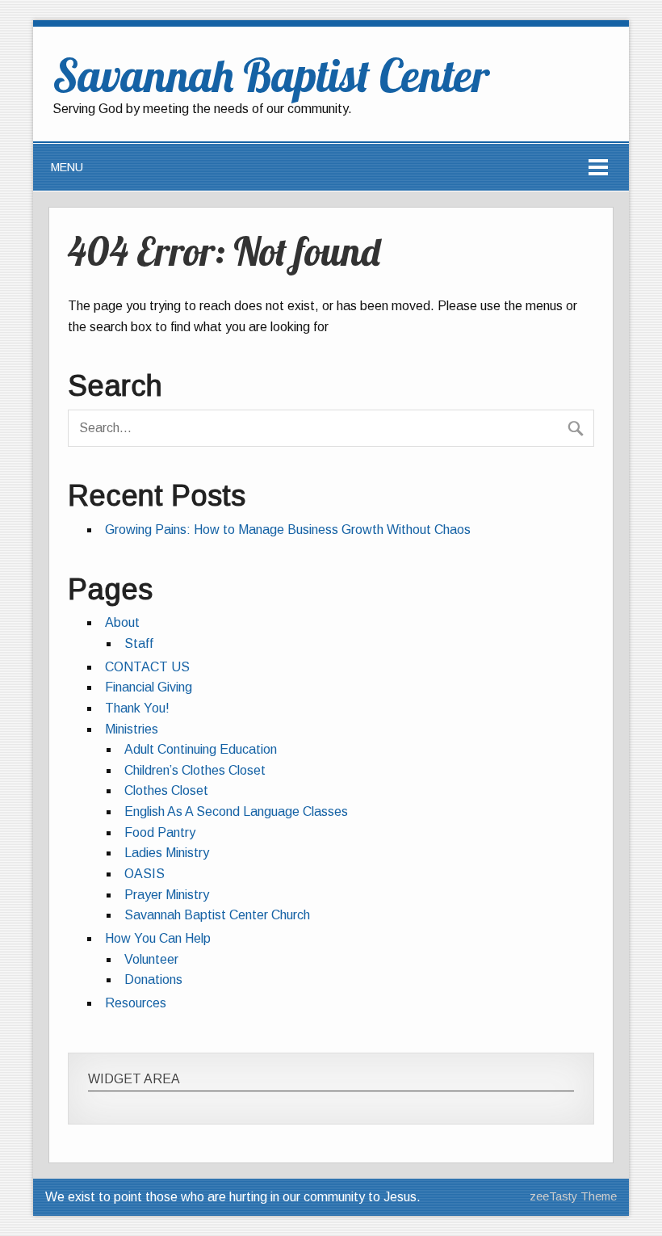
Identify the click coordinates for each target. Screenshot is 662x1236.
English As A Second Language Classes (236, 811)
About (122, 622)
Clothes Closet (166, 790)
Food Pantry (159, 832)
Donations (153, 979)
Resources (135, 1003)
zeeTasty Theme (573, 1196)
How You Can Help (158, 938)
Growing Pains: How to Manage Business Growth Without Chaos (288, 529)
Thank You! (137, 708)
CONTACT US (147, 667)
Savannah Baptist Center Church (217, 915)
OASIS (144, 874)
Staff (138, 643)
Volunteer (151, 959)
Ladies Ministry (166, 853)
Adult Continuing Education (200, 749)
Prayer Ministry (166, 895)
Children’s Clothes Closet (195, 770)
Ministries (131, 729)
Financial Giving (148, 687)
